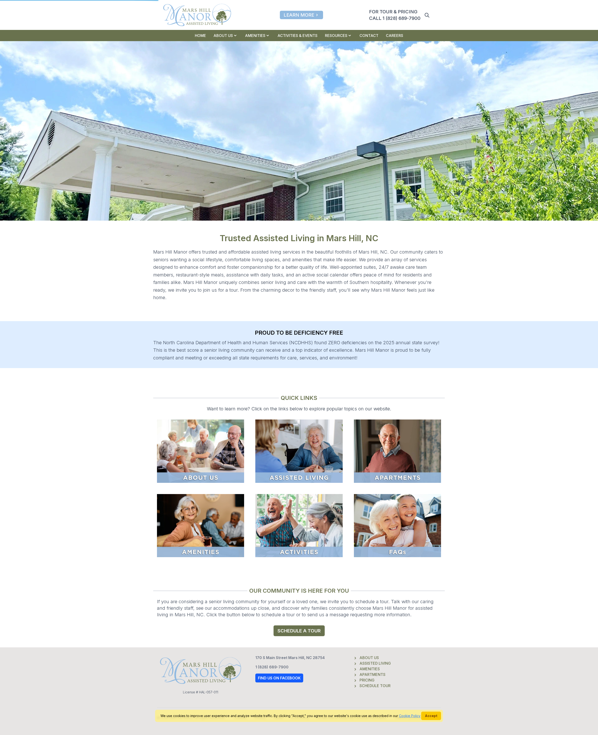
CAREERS (394, 35)
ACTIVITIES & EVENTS (297, 35)
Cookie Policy (409, 716)
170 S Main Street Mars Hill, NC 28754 (290, 657)
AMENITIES (255, 35)
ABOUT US (223, 35)
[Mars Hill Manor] (197, 15)
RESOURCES (336, 35)
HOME (200, 35)
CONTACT (369, 35)
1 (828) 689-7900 (271, 667)
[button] (427, 15)
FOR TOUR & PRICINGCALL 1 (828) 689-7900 (394, 15)
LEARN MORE (299, 15)
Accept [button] (431, 716)
